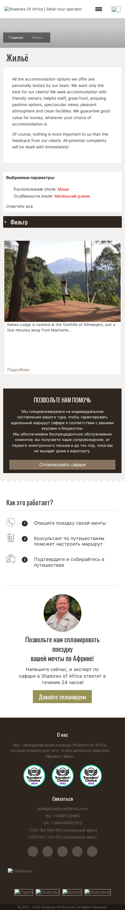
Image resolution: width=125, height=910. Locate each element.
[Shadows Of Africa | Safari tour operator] (43, 9)
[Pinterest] (79, 854)
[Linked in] (92, 854)
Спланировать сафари (62, 464)
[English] (24, 891)
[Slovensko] (48, 891)
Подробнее (18, 369)
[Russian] (72, 891)
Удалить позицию (8, 189)
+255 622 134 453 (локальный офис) (62, 837)
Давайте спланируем (62, 696)
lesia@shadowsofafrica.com (63, 808)
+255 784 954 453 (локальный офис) (62, 830)
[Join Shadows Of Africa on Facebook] (49, 854)
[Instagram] (35, 854)
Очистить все (19, 206)
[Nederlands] (98, 891)
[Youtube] (64, 854)
